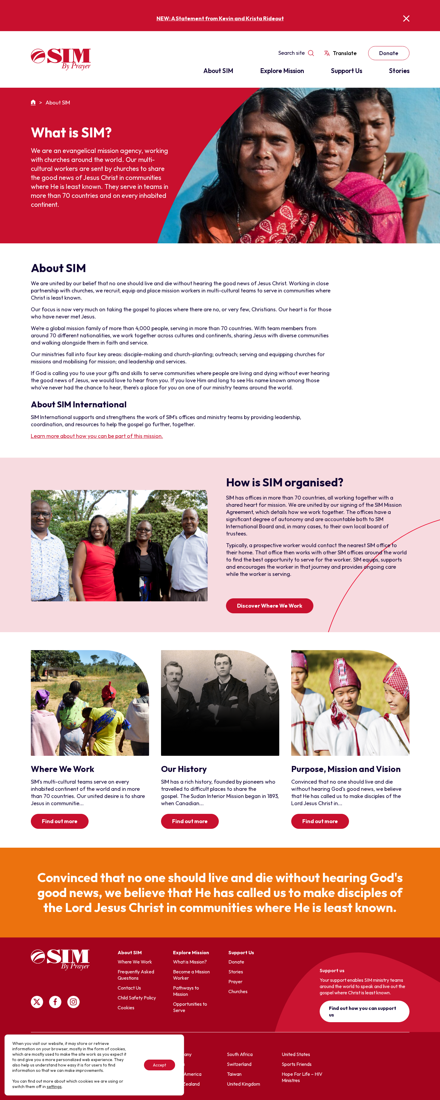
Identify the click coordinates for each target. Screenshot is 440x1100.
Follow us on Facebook (55, 1002)
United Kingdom (243, 1084)
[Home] (34, 102)
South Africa (240, 1054)
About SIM (218, 71)
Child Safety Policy (137, 998)
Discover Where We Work (269, 605)
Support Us (346, 71)
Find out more (60, 821)
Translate (345, 53)
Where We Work (135, 962)
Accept (159, 1065)
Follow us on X (37, 1002)
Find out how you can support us (362, 1011)
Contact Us (129, 988)
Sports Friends (297, 1064)
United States (296, 1054)
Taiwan (234, 1074)
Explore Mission (282, 71)
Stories (399, 71)
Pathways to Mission (186, 991)
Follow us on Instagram (73, 1002)
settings (54, 1086)
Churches (238, 991)
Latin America (186, 1074)
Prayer (235, 981)
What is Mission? (190, 962)
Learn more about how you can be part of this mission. (97, 436)
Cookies (126, 1008)
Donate (388, 53)
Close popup (406, 18)
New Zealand (186, 1084)
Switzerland (239, 1064)
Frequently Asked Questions (136, 975)
